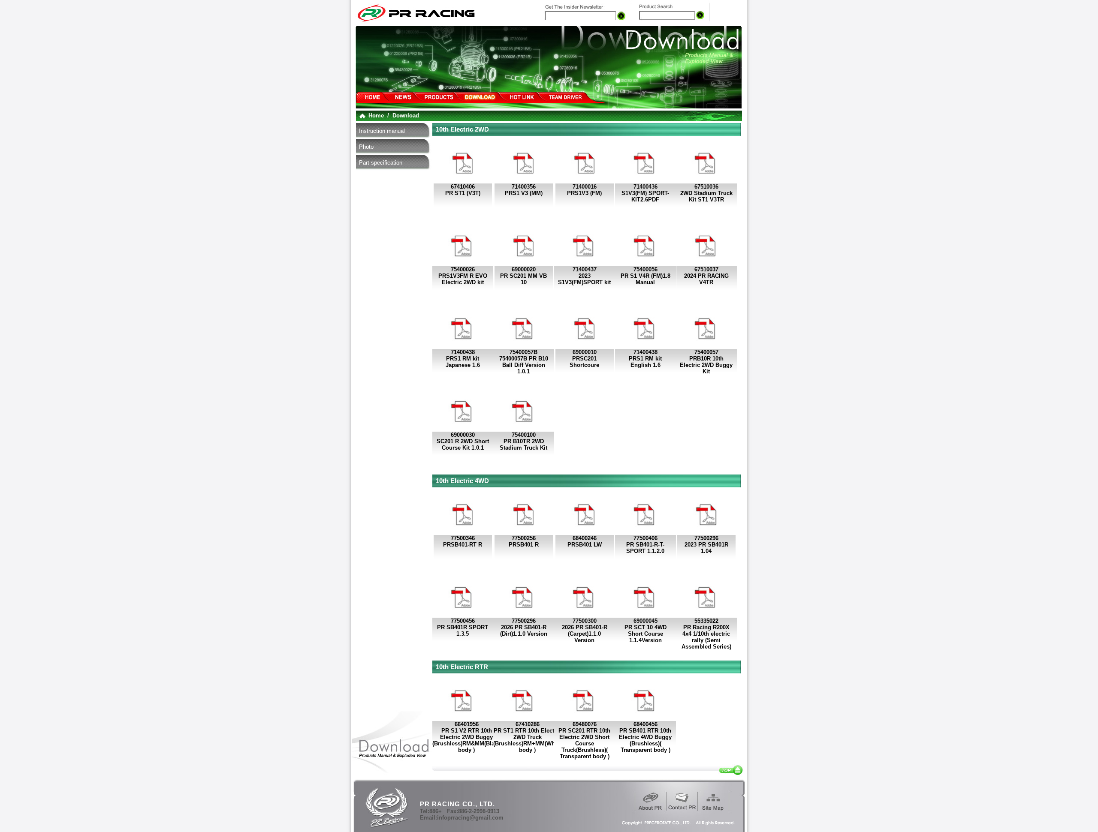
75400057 (706, 352)
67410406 (463, 186)
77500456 (463, 621)
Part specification (380, 162)
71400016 (585, 186)
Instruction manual (382, 131)
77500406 (645, 538)
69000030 (463, 435)
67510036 (706, 186)
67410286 (528, 724)
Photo (366, 147)
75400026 (463, 269)
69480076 (585, 724)
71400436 (645, 186)
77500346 (463, 538)
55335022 (706, 621)
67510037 (706, 269)
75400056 (645, 269)
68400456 (645, 724)
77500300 (585, 621)
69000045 (645, 621)
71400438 (463, 352)
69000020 (524, 269)
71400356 (524, 186)
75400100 (524, 435)
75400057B (523, 352)
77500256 (524, 538)
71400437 (585, 269)
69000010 (585, 352)
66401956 (467, 724)
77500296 (706, 538)
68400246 (585, 538)
